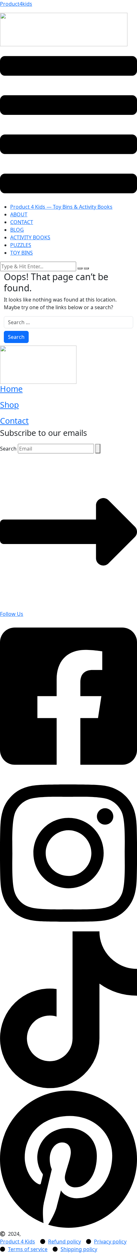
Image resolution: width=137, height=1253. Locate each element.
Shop (9, 404)
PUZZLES (20, 245)
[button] (68, 124)
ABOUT (18, 214)
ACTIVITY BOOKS (30, 237)
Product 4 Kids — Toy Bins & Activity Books (61, 206)
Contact (14, 420)
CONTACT (21, 222)
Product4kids (16, 3)
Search (8, 448)
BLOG (17, 229)
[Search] (97, 448)
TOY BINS (21, 252)
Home (11, 388)
